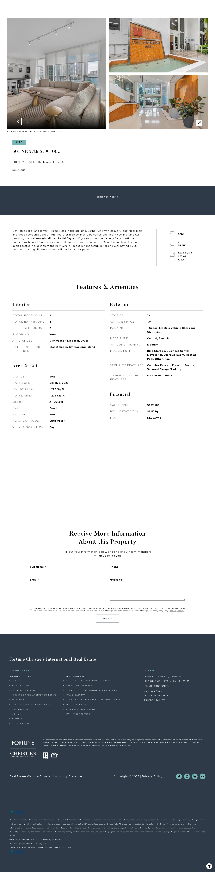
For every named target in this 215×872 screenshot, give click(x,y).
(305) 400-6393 (153, 691)
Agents (16, 681)
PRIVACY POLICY (154, 700)
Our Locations (21, 685)
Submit (107, 618)
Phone (114, 567)
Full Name (37, 567)
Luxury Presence (70, 776)
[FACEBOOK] (179, 776)
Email (34, 579)
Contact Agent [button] (107, 197)
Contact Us (19, 718)
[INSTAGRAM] (187, 776)
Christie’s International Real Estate (34, 695)
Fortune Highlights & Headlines (31, 704)
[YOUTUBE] (202, 776)
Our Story (18, 700)
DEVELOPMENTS (74, 676)
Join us (16, 714)
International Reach (24, 690)
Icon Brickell (20, 709)
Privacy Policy (177, 611)
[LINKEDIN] (195, 776)
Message (116, 579)
